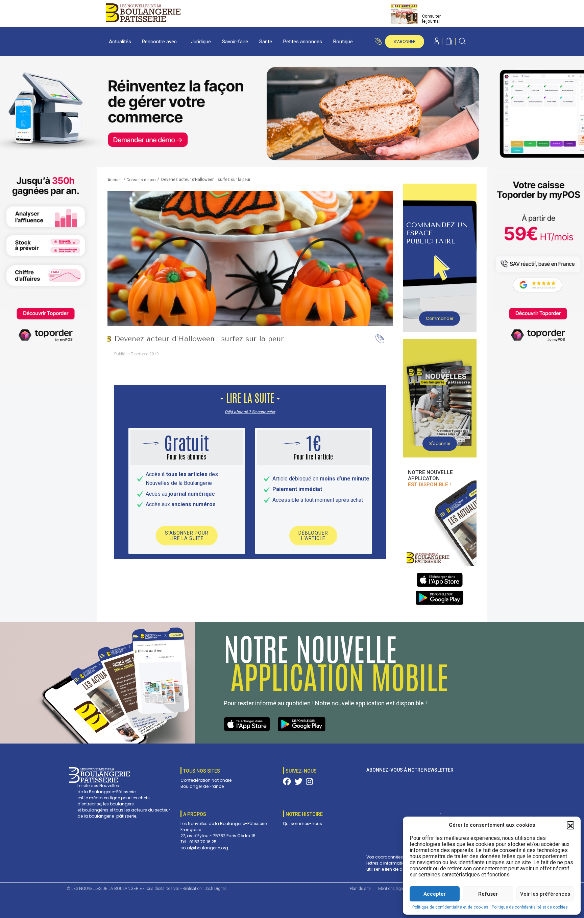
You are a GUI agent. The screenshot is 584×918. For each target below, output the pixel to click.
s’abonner (404, 41)
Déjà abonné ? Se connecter (250, 411)
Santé (265, 42)
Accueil (114, 180)
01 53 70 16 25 (203, 842)
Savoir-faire (235, 42)
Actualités (120, 42)
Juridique (201, 42)
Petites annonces (302, 42)
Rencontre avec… (161, 42)
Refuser (488, 894)
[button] (570, 825)
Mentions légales (393, 888)
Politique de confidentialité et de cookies (450, 907)
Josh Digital (215, 888)
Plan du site (360, 888)
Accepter (434, 894)
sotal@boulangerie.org (204, 848)
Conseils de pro (140, 180)
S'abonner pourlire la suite (187, 535)
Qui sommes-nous (302, 823)
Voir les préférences (545, 894)
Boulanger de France (202, 786)
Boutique (343, 42)
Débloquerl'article (313, 535)
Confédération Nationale (206, 780)
